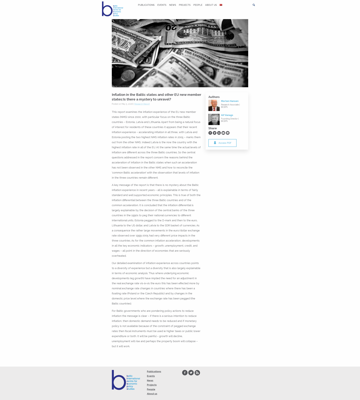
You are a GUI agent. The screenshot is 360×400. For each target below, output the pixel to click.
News (172, 5)
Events (161, 5)
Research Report (142, 104)
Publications (146, 5)
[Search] (254, 4)
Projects (185, 5)
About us (211, 5)
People (197, 5)
